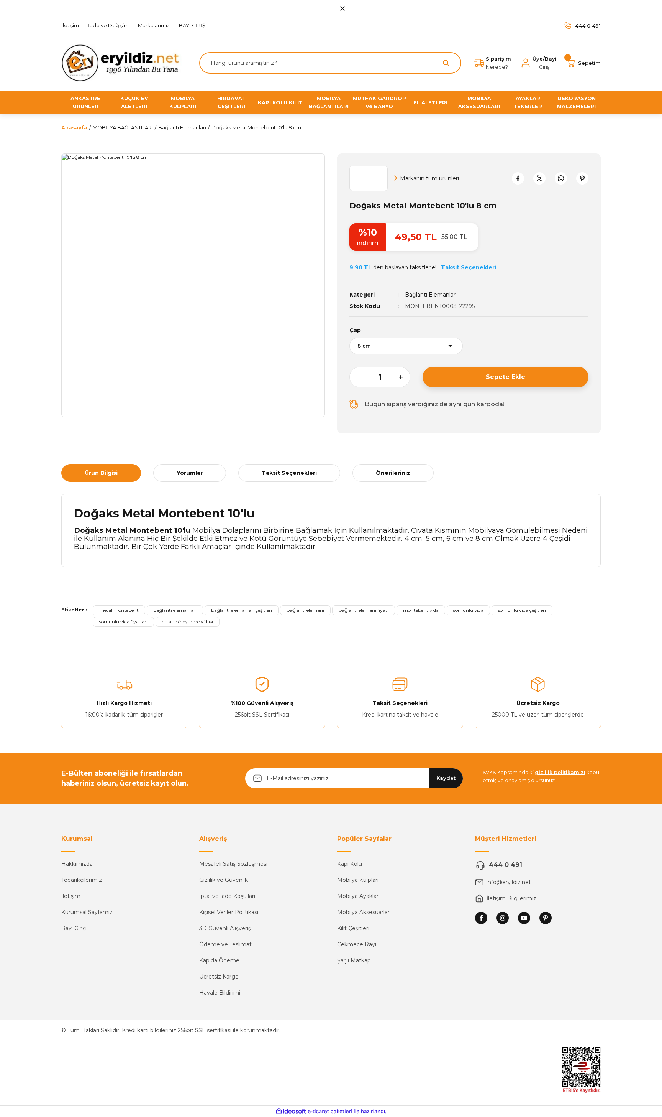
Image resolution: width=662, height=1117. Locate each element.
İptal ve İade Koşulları (227, 896)
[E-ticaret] (330, 1111)
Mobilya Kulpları (358, 879)
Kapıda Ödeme (219, 960)
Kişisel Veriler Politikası (228, 912)
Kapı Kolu (349, 863)
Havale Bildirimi (219, 992)
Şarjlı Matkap (354, 960)
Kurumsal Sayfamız (87, 912)
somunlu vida (468, 610)
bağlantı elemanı (305, 610)
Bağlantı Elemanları (431, 294)
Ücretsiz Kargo (219, 976)
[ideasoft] (290, 1111)
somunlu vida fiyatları (123, 621)
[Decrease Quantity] (355, 377)
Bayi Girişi (74, 928)
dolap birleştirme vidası (187, 621)
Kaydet (446, 778)
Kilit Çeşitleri (353, 928)
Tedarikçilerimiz (81, 879)
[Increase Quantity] (404, 377)
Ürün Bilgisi (101, 473)
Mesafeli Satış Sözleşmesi (233, 863)
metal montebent (119, 610)
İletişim (70, 896)
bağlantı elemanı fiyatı (363, 610)
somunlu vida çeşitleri (522, 610)
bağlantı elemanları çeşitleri (241, 610)
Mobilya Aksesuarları (364, 912)
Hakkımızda (77, 863)
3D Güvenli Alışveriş (225, 928)
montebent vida (421, 610)
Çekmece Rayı (356, 944)
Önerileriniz (393, 473)
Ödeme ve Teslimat (225, 944)
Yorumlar (190, 473)
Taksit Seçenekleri (289, 473)
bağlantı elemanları (175, 610)
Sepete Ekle (505, 377)
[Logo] (123, 62)
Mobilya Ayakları (358, 896)
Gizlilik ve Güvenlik (223, 879)
